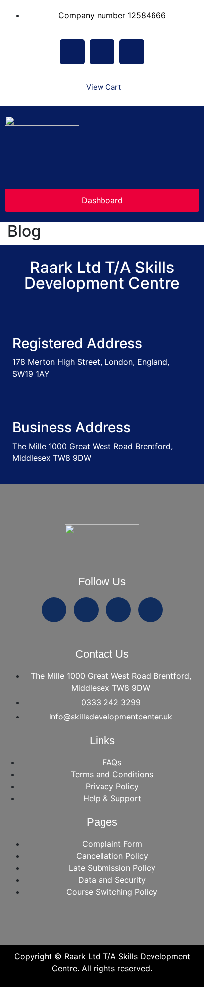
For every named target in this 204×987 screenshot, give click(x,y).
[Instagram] (102, 51)
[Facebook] (72, 51)
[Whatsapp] (54, 609)
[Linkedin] (131, 51)
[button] (101, 173)
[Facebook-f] (86, 609)
